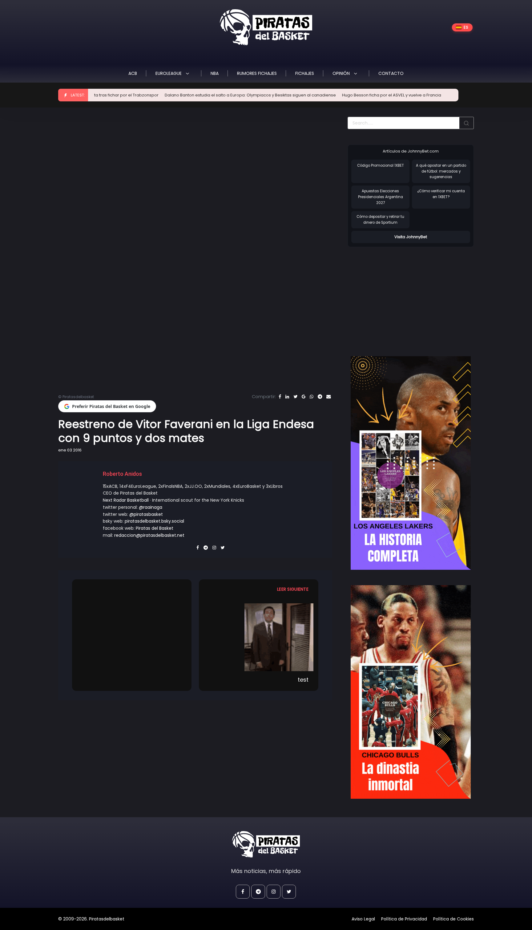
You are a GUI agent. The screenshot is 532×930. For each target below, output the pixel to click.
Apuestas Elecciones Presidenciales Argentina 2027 (380, 197)
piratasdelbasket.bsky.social (154, 521)
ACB (132, 73)
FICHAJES (304, 73)
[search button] (466, 123)
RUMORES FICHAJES (257, 73)
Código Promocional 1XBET (380, 165)
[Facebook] (280, 397)
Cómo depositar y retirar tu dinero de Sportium (380, 219)
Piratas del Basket (154, 528)
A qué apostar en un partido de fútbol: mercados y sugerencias (441, 171)
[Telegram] (320, 397)
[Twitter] (295, 397)
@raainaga (150, 507)
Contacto (391, 73)
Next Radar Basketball (126, 500)
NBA (215, 73)
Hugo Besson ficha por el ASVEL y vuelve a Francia (355, 95)
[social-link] (243, 892)
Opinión (341, 73)
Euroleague (169, 73)
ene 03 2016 (70, 450)
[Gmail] (303, 397)
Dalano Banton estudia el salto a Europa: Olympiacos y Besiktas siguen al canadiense (213, 95)
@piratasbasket (146, 514)
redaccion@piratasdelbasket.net (149, 535)
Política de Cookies (453, 919)
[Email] (328, 397)
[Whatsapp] (311, 397)
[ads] (411, 463)
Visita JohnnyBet (410, 236)
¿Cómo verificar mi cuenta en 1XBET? (441, 194)
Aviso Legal (363, 919)
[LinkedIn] (287, 397)
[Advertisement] (399, 295)
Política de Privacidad (404, 919)
